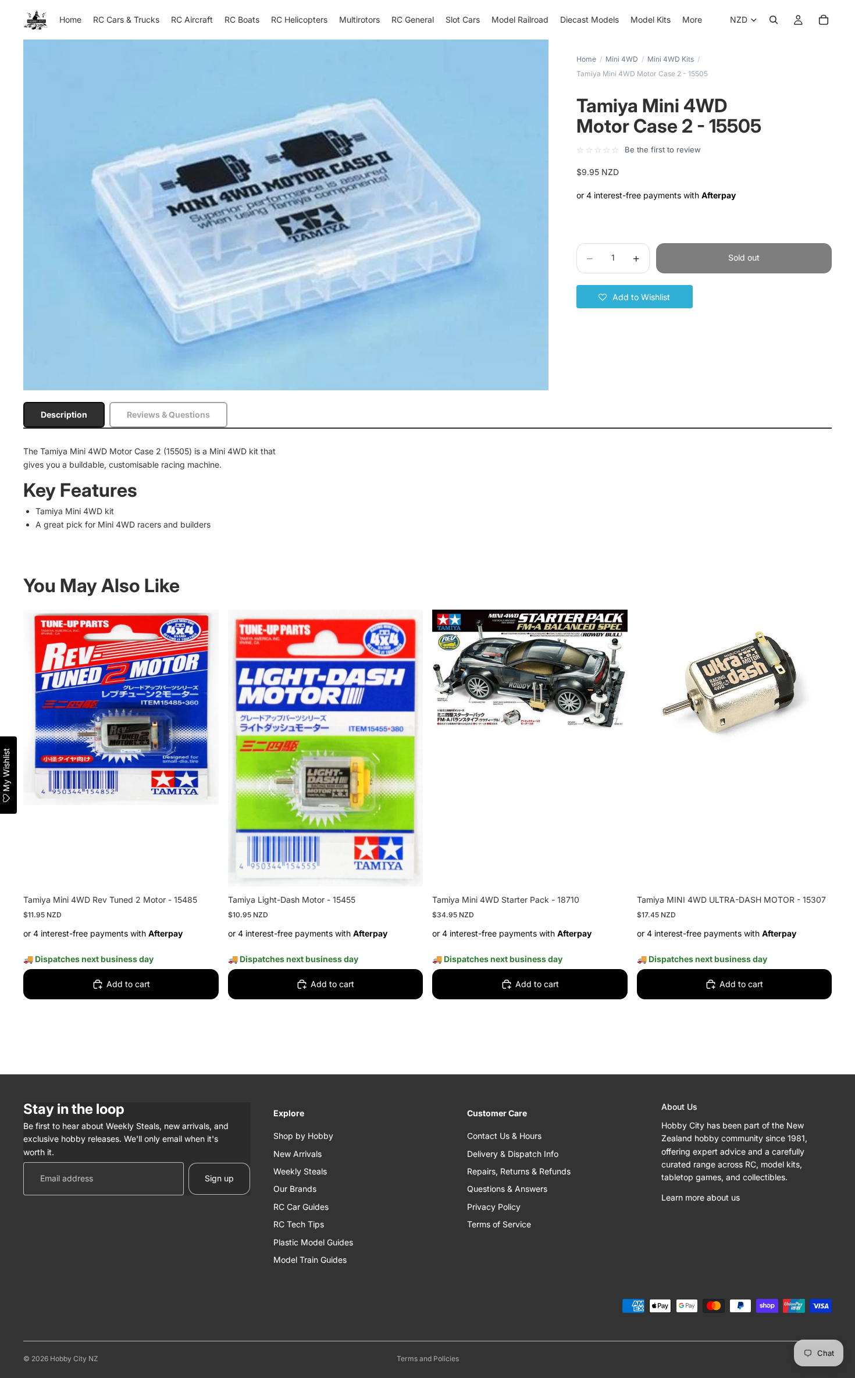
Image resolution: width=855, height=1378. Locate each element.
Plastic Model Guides (313, 1242)
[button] (634, 296)
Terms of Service (499, 1224)
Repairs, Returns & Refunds (519, 1171)
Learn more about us (700, 1197)
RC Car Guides (301, 1206)
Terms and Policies (428, 1358)
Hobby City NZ (74, 1358)
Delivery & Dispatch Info (512, 1153)
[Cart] (823, 20)
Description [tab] (64, 414)
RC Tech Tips (298, 1224)
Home (586, 59)
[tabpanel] (427, 488)
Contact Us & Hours (504, 1136)
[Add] (200, 868)
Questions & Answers (507, 1189)
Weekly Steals (300, 1171)
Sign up (219, 1178)
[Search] (773, 20)
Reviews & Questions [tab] (168, 414)
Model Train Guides (310, 1259)
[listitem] (692, 19)
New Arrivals (297, 1153)
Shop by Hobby (303, 1136)
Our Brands (294, 1189)
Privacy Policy (494, 1206)
